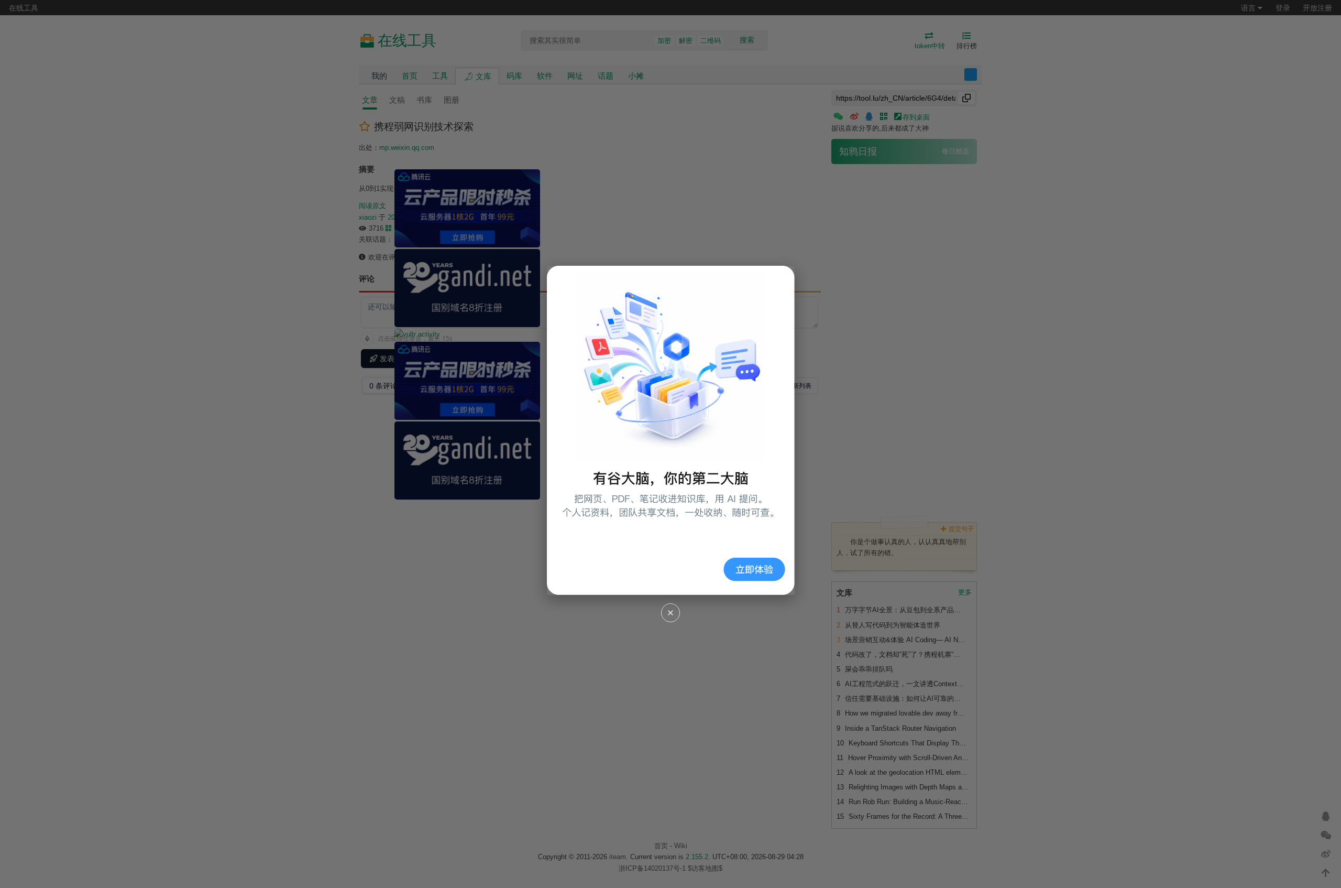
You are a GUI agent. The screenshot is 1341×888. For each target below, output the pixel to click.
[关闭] (670, 612)
